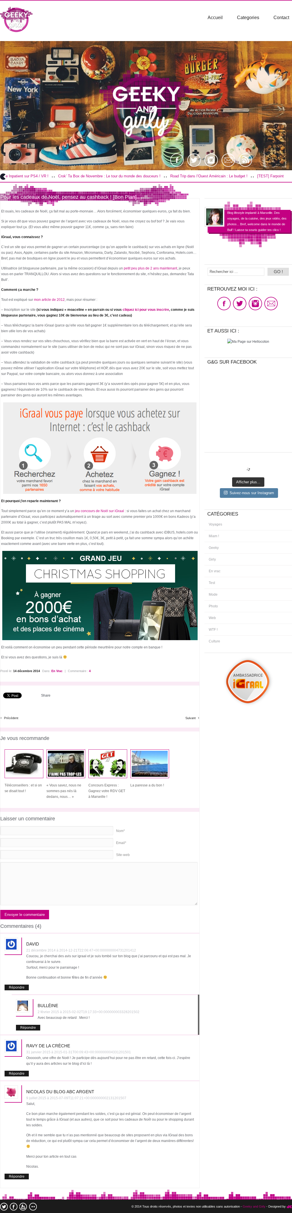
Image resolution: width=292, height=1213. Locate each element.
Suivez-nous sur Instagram (252, 493)
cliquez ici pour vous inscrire (146, 310)
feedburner (23, 1206)
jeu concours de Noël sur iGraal (99, 511)
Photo (213, 606)
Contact (281, 17)
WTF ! (213, 630)
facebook (13, 1206)
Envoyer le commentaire (25, 914)
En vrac (56, 671)
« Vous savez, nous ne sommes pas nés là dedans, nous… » (63, 791)
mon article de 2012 (49, 300)
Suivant (192, 717)
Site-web (123, 855)
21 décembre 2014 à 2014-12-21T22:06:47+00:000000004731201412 (81, 950)
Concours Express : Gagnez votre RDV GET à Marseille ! (106, 791)
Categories (248, 17)
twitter (4, 1206)
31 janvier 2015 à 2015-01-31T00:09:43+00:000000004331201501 (78, 1052)
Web (212, 618)
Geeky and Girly (254, 1206)
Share (45, 695)
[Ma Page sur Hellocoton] (248, 342)
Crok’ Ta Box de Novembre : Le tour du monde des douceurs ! (66, 176)
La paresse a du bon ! (147, 785)
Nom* (120, 831)
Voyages (215, 524)
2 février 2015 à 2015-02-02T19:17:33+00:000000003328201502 (88, 1012)
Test (212, 583)
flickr (33, 1206)
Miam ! (214, 536)
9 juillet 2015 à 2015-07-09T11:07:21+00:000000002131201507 (76, 1098)
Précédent (9, 717)
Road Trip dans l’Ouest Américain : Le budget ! (165, 176)
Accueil (215, 17)
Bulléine (48, 1005)
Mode (213, 595)
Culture (214, 641)
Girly (212, 559)
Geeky (214, 548)
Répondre (17, 987)
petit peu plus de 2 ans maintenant (150, 268)
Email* (121, 843)
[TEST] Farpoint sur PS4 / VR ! (240, 176)
